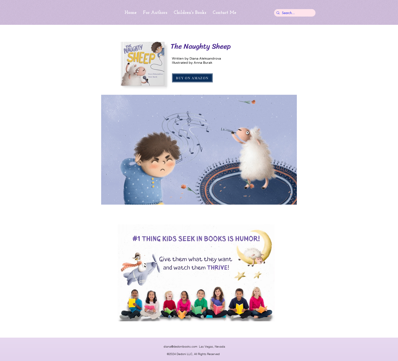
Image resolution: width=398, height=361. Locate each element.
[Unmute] (113, 199)
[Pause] (106, 199)
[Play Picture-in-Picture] (284, 199)
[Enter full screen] (291, 199)
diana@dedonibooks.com (180, 346)
